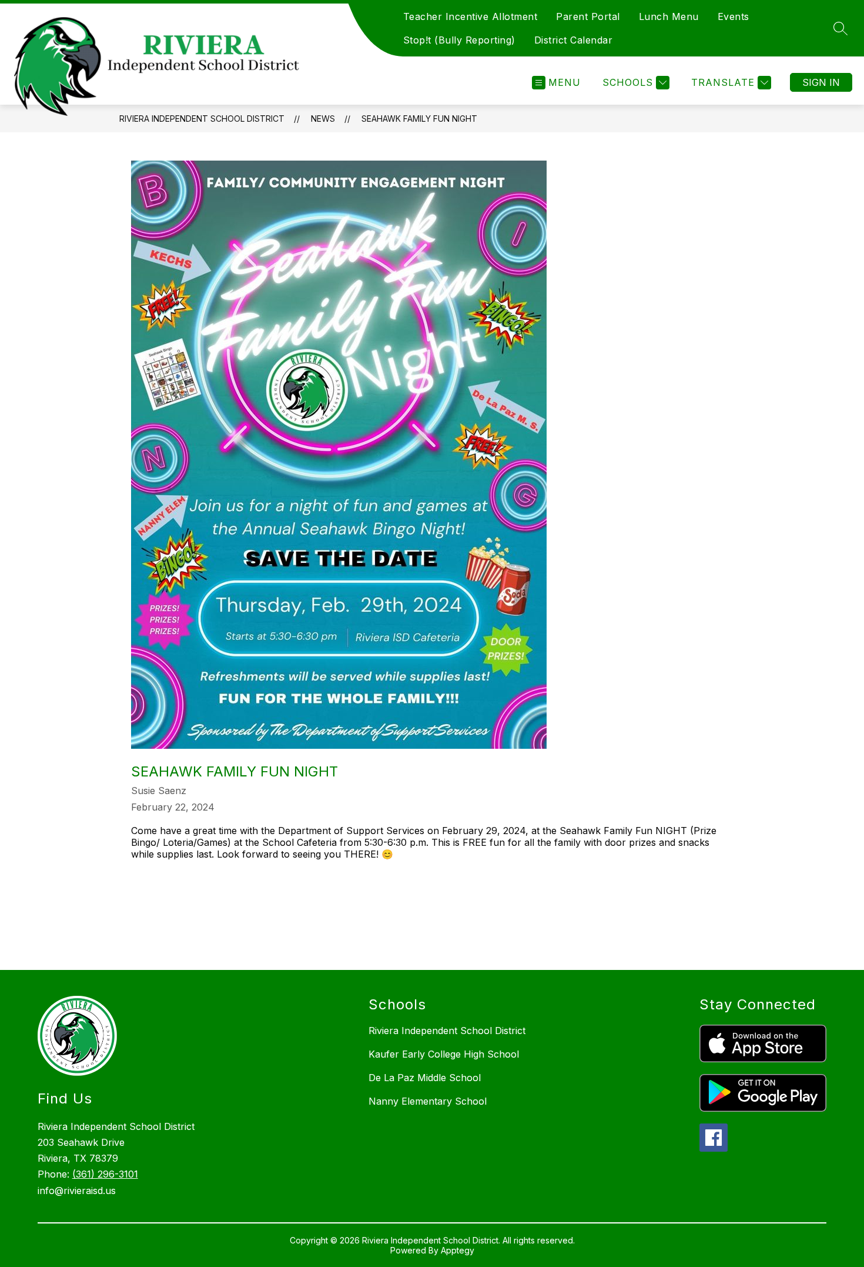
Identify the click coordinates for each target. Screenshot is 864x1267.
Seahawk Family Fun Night (419, 119)
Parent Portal (588, 16)
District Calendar (573, 40)
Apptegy (457, 1250)
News (323, 119)
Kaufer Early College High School (444, 1054)
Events (733, 16)
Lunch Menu (669, 16)
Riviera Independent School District (201, 119)
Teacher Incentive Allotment (470, 16)
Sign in (821, 82)
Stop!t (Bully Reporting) (459, 40)
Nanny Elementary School (428, 1101)
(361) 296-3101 (105, 1174)
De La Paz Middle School (425, 1077)
